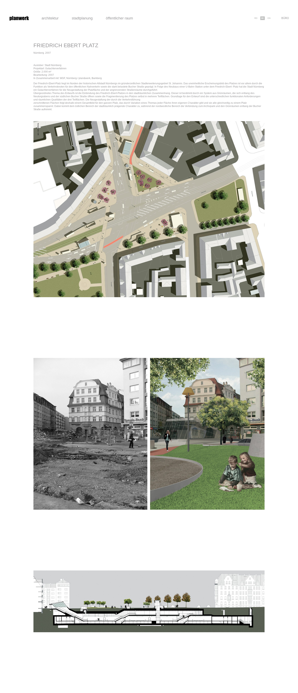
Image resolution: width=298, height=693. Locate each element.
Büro (285, 18)
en (269, 18)
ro (255, 18)
